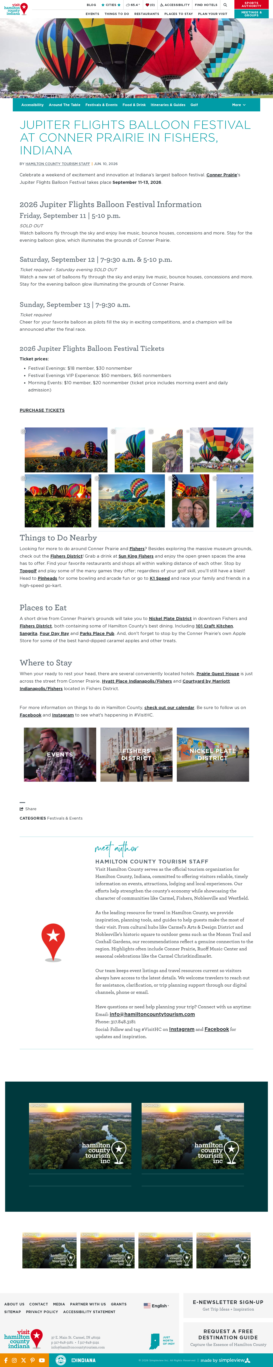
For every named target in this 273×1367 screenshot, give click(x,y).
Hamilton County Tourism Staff (58, 164)
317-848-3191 (89, 1342)
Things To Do (117, 13)
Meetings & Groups (251, 14)
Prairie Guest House (217, 673)
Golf (194, 105)
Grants (119, 1304)
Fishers (137, 548)
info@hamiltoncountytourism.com (152, 1014)
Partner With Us (88, 1304)
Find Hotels (206, 4)
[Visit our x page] (23, 1360)
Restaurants (146, 13)
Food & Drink (134, 105)
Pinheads (47, 578)
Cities (111, 4)
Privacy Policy (42, 1312)
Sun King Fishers (136, 556)
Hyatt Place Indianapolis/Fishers (137, 681)
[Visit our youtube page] (42, 1360)
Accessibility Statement (89, 1312)
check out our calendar (169, 707)
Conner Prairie (221, 174)
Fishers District (66, 556)
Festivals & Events (102, 105)
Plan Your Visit (213, 13)
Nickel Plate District (170, 618)
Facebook (30, 714)
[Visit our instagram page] (14, 1360)
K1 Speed (160, 578)
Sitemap (12, 1312)
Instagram (63, 714)
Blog (91, 4)
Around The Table (64, 105)
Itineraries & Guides (168, 105)
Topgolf (28, 570)
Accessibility (177, 4)
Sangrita (28, 633)
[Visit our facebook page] (6, 1360)
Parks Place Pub (97, 633)
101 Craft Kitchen (214, 625)
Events (92, 13)
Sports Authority (251, 4)
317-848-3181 (63, 1342)
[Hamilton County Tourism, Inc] (16, 9)
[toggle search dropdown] (225, 5)
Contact (38, 1304)
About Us (14, 1304)
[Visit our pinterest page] (32, 1360)
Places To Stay (178, 13)
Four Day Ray (54, 633)
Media (59, 1304)
